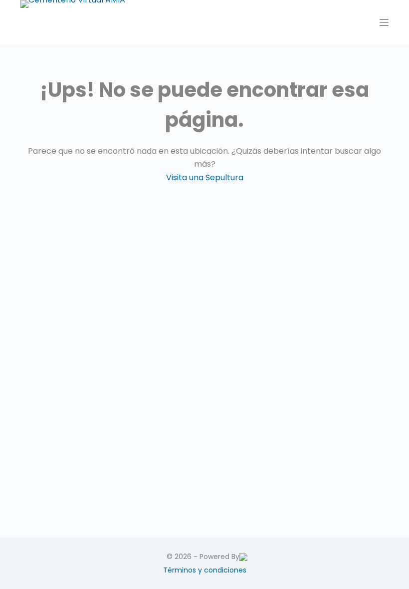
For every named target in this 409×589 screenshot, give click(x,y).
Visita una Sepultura (204, 177)
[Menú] (384, 22)
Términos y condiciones (204, 570)
